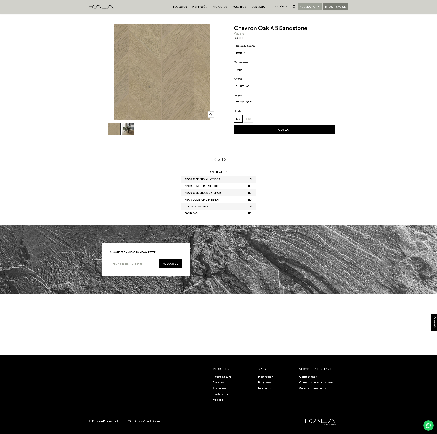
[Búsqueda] (294, 6)
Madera (218, 399)
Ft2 (248, 118)
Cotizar (284, 129)
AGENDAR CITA (310, 6)
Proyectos (265, 382)
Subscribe (170, 263)
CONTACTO (258, 6)
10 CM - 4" (242, 86)
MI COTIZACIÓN (335, 6)
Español (279, 6)
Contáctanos (308, 376)
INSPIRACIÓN (199, 6)
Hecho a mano (222, 394)
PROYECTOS (220, 6)
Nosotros (264, 388)
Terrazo (218, 382)
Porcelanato (221, 388)
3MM (239, 69)
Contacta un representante (317, 382)
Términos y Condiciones (144, 421)
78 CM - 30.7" (244, 102)
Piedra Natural (222, 376)
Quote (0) (434, 323)
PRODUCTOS (179, 6)
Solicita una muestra (313, 388)
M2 (238, 118)
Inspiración (265, 376)
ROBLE (240, 53)
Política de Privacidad (103, 421)
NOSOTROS (239, 6)
